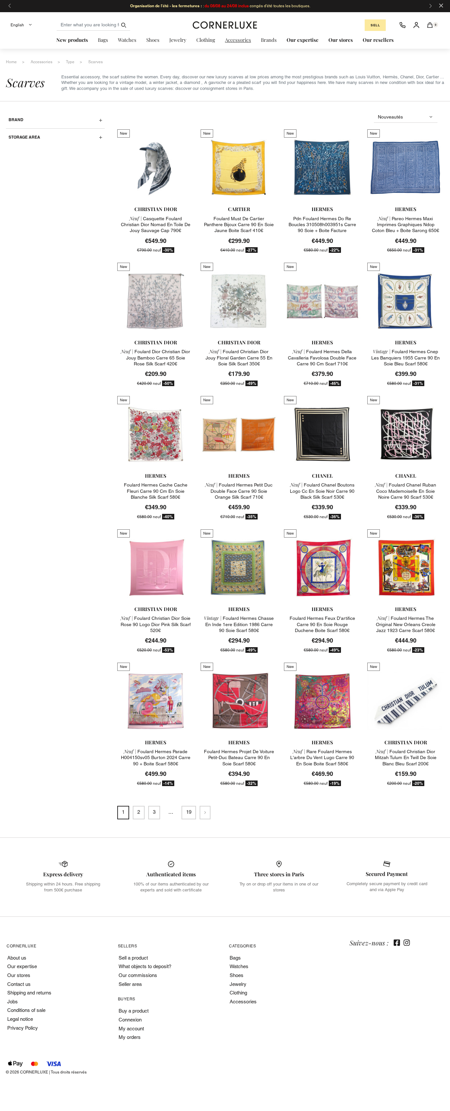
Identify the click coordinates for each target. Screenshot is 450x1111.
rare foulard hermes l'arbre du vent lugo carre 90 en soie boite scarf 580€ (322, 757)
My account (131, 1028)
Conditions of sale (26, 1010)
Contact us (19, 984)
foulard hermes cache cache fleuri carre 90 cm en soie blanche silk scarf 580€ (155, 490)
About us (16, 958)
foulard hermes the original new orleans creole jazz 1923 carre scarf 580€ (406, 624)
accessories (41, 62)
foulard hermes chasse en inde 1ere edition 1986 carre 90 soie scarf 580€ (239, 624)
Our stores (18, 975)
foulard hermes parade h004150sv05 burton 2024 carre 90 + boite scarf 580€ (155, 757)
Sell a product (133, 958)
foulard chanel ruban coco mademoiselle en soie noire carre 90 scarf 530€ (405, 490)
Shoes (236, 975)
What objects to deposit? (145, 966)
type (70, 62)
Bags (235, 958)
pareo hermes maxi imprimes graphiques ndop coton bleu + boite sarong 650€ (405, 224)
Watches (239, 966)
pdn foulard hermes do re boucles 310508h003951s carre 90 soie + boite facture (322, 224)
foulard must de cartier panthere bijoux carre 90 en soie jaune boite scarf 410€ (239, 224)
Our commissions (138, 975)
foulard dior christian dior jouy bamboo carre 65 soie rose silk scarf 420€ (155, 357)
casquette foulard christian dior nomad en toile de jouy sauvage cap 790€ (155, 224)
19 (188, 812)
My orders (130, 1037)
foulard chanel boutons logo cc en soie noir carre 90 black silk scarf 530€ (322, 490)
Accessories (243, 1001)
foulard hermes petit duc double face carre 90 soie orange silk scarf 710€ (238, 490)
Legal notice (20, 1019)
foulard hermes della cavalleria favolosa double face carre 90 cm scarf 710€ (322, 357)
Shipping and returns (29, 992)
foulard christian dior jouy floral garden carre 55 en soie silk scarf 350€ (239, 357)
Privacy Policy (22, 1028)
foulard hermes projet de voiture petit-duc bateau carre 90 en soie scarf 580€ (239, 757)
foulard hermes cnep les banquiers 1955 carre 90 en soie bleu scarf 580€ (405, 357)
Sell (375, 25)
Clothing (238, 992)
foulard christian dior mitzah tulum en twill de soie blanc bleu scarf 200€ (405, 757)
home (11, 62)
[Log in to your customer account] (416, 25)
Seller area (130, 984)
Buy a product (134, 1011)
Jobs (12, 1001)
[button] (430, 25)
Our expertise (22, 966)
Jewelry (238, 984)
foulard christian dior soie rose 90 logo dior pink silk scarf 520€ (156, 624)
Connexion (130, 1019)
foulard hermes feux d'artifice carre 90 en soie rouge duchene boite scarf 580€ (322, 624)
